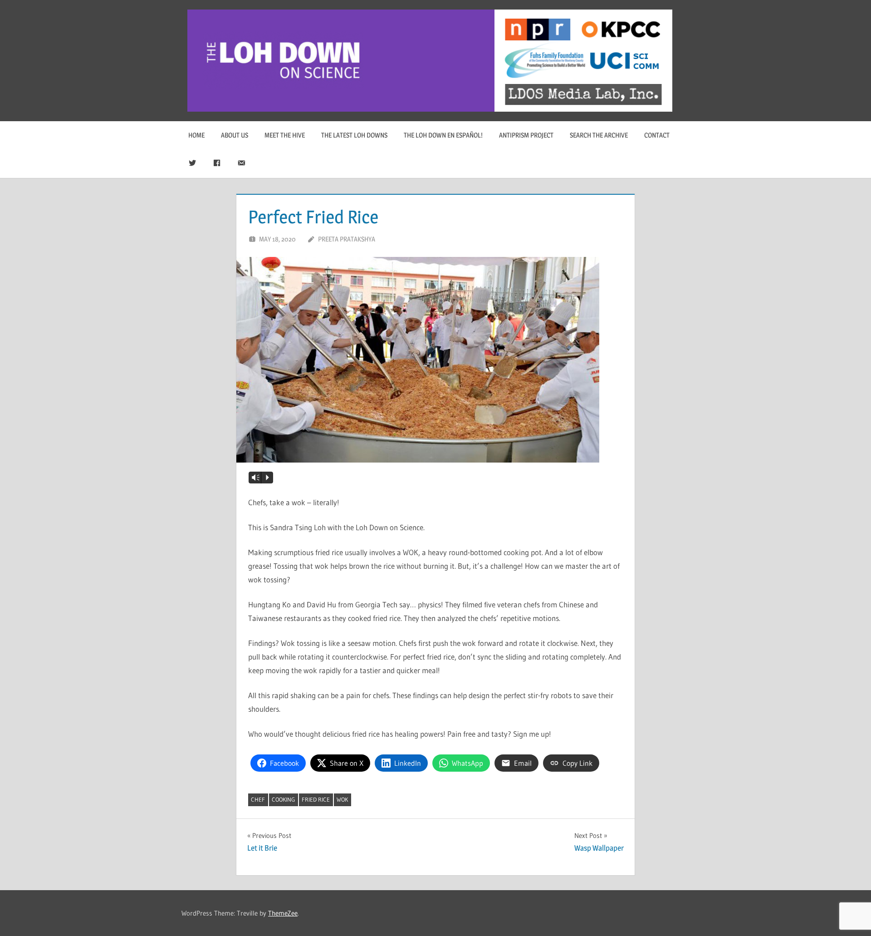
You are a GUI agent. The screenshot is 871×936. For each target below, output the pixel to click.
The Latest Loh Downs (354, 135)
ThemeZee (283, 913)
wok (342, 799)
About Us (234, 135)
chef (258, 799)
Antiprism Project (526, 135)
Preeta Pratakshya (346, 239)
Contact (657, 135)
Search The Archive (599, 135)
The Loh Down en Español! (443, 135)
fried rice (316, 799)
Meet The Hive (284, 135)
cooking (283, 799)
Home (196, 135)
